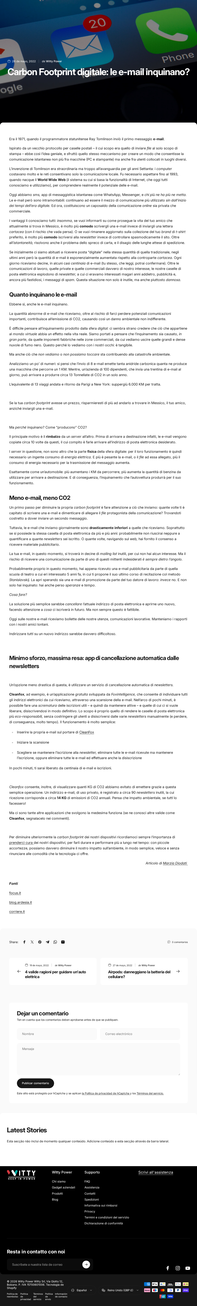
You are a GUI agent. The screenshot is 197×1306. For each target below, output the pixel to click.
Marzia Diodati (175, 863)
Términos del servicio (38, 1297)
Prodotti (57, 1193)
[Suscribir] (86, 1264)
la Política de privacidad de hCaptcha (106, 1093)
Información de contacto (61, 1295)
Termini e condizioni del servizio (106, 1217)
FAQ (87, 1181)
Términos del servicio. (150, 1093)
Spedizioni (91, 1199)
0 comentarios (180, 942)
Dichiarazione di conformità (103, 1223)
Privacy (89, 1211)
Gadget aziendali (63, 1187)
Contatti (89, 1193)
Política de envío (49, 1297)
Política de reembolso (12, 1295)
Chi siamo (59, 1181)
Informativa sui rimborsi (100, 1205)
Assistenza (91, 1187)
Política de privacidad (25, 1297)
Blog (55, 1199)
